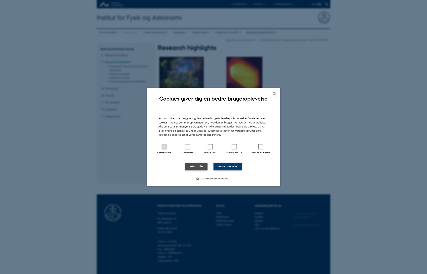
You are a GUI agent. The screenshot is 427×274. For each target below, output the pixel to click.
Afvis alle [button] (196, 166)
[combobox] (274, 93)
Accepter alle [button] (227, 166)
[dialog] (213, 137)
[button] (213, 179)
